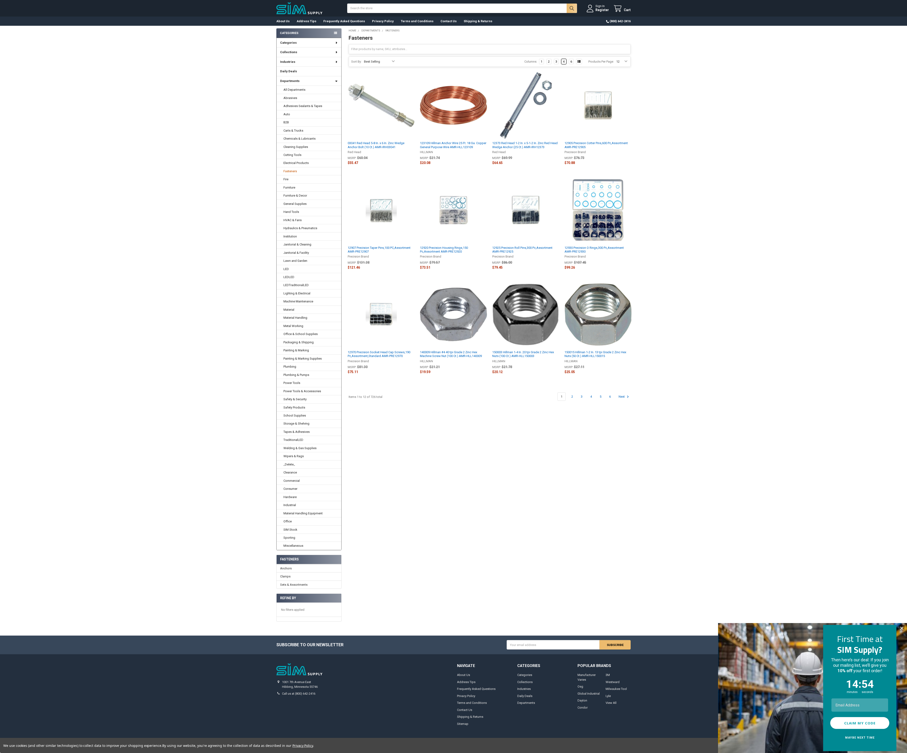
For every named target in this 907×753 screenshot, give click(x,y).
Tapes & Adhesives (296, 432)
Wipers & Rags (293, 456)
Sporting (289, 537)
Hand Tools (291, 212)
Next (622, 396)
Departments (289, 81)
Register (602, 10)
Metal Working (293, 326)
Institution (290, 236)
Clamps (285, 576)
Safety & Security (295, 399)
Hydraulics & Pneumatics (300, 228)
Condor (583, 707)
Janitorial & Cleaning (297, 244)
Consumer (290, 489)
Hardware (290, 497)
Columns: (530, 61)
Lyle (608, 696)
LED (286, 269)
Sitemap (462, 724)
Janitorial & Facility (296, 252)
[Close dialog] (901, 628)
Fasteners (290, 171)
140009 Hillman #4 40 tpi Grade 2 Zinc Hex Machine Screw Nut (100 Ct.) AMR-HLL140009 (451, 354)
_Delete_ (289, 464)
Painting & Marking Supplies (302, 358)
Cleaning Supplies (295, 147)
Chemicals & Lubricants (299, 138)
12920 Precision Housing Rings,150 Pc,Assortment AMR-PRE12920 (444, 249)
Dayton (582, 700)
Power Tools (291, 383)
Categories (288, 42)
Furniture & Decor (295, 195)
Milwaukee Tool (616, 689)
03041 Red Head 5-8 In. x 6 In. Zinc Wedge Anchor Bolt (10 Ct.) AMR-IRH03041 (376, 145)
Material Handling (295, 317)
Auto (286, 114)
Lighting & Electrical (296, 293)
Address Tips (306, 21)
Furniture (289, 187)
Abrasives (290, 98)
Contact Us (449, 21)
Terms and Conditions (417, 21)
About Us (283, 21)
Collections (288, 52)
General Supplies (295, 204)
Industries (287, 62)
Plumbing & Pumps (296, 375)
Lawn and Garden (295, 260)
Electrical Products (296, 163)
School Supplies (294, 415)
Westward (613, 682)
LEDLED (288, 277)
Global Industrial (589, 693)
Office (287, 521)
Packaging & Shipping (298, 342)
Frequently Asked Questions (344, 21)
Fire (285, 179)
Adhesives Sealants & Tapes (302, 106)
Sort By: (356, 61)
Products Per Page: (601, 61)
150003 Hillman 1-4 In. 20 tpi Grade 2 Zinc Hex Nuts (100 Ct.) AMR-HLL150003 (523, 354)
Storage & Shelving (296, 423)
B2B (286, 122)
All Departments (294, 89)
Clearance (290, 472)
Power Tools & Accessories (302, 391)
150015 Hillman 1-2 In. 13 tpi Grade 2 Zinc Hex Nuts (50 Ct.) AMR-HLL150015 (595, 354)
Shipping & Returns (478, 21)
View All (611, 703)
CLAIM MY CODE (860, 723)
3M (608, 675)
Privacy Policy (383, 21)
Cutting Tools (292, 155)
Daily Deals (288, 71)
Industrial (289, 505)
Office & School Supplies (300, 334)
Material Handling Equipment (303, 513)
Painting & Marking (296, 350)
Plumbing (289, 366)
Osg (580, 686)
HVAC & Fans (292, 220)
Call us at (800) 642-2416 (298, 693)
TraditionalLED (293, 440)
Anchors (286, 568)
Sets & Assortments (294, 584)
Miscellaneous (293, 545)
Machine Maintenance (298, 301)
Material (288, 309)
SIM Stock (290, 529)
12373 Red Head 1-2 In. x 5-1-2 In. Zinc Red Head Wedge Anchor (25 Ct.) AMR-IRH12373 (525, 145)
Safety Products (294, 407)
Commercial (291, 480)
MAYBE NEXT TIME (860, 737)
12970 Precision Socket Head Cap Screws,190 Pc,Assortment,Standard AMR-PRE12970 (379, 354)
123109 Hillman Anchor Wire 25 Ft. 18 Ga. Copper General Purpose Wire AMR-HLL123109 (453, 145)
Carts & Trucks (293, 130)
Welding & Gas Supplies (300, 448)
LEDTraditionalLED (296, 285)
